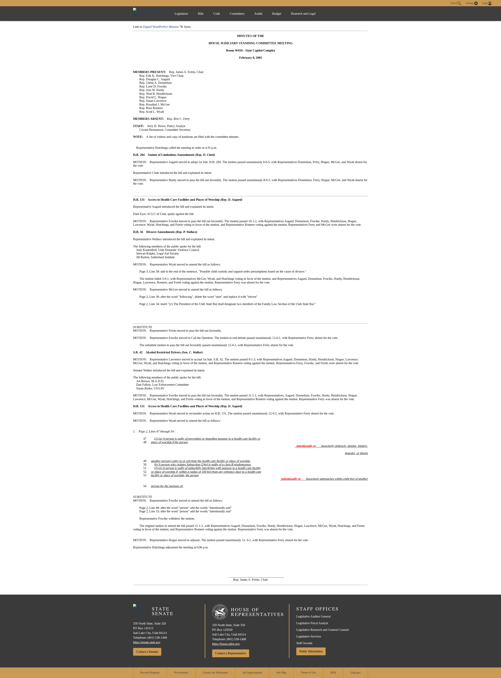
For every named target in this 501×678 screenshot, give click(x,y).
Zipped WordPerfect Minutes (161, 26)
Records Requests (149, 672)
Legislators (181, 13)
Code (216, 13)
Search (454, 3)
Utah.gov (356, 672)
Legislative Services (308, 636)
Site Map (281, 672)
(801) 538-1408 (157, 637)
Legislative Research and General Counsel (322, 629)
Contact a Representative (230, 653)
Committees (237, 13)
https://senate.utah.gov (146, 642)
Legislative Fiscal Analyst (312, 623)
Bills (201, 13)
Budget (276, 13)
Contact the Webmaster (215, 672)
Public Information (311, 651)
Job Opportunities (252, 672)
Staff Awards (304, 643)
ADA (333, 672)
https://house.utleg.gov (226, 643)
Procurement (181, 672)
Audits (258, 13)
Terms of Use (308, 672)
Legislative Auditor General (313, 616)
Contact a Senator (147, 651)
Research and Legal (303, 13)
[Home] (150, 13)
